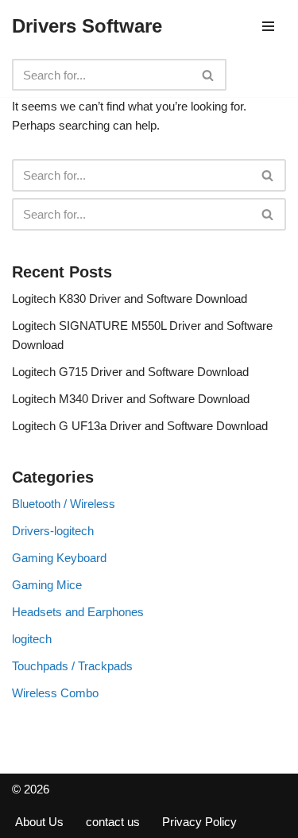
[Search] (208, 75)
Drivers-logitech (53, 530)
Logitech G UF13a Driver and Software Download (140, 426)
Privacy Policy (199, 821)
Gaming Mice (47, 585)
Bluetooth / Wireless (63, 503)
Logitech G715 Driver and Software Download (130, 371)
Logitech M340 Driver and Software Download (131, 398)
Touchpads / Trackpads (72, 666)
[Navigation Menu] (268, 26)
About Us (39, 821)
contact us (113, 821)
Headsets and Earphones (78, 612)
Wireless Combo (55, 693)
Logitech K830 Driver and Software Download (129, 298)
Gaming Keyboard (59, 557)
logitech (32, 639)
